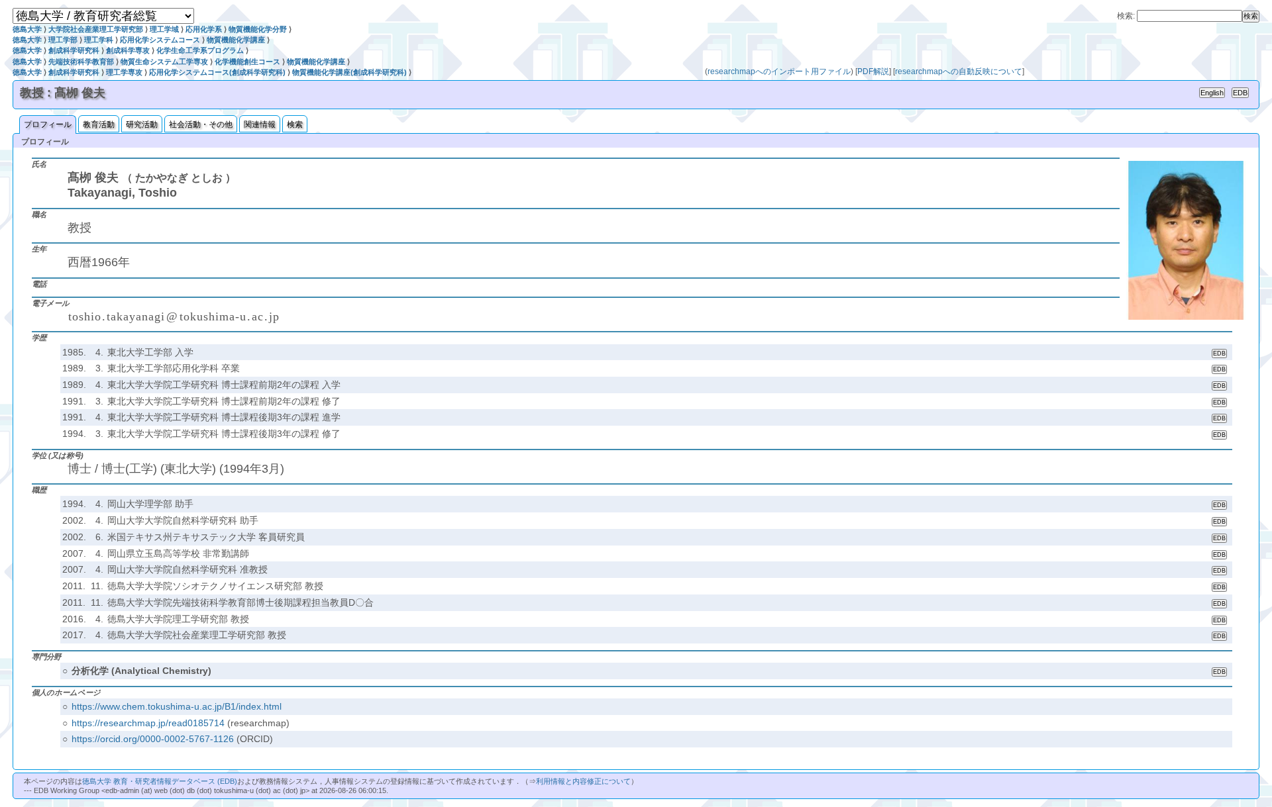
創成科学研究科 (73, 50)
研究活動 (142, 124)
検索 (295, 124)
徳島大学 (27, 29)
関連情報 (260, 124)
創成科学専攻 (128, 50)
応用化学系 (204, 29)
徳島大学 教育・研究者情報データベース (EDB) (159, 781)
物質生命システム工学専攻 (164, 62)
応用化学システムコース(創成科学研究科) (217, 72)
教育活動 (99, 124)
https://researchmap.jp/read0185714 (148, 723)
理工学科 (98, 40)
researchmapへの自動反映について (958, 71)
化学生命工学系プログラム (200, 50)
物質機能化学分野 (258, 29)
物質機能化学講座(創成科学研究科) (349, 72)
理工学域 (164, 29)
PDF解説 (873, 71)
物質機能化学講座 (236, 40)
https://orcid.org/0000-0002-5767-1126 (153, 739)
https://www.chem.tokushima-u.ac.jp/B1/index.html (177, 706)
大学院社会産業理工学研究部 (95, 29)
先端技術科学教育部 (81, 62)
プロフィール (48, 124)
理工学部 (63, 40)
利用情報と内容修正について (583, 781)
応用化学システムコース (160, 40)
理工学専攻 (124, 72)
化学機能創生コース (247, 62)
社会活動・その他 (201, 124)
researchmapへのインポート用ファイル (779, 71)
